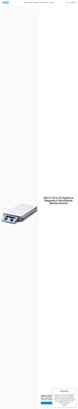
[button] (35, 208)
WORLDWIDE (72, 2)
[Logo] (5, 2)
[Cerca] (67, 2)
